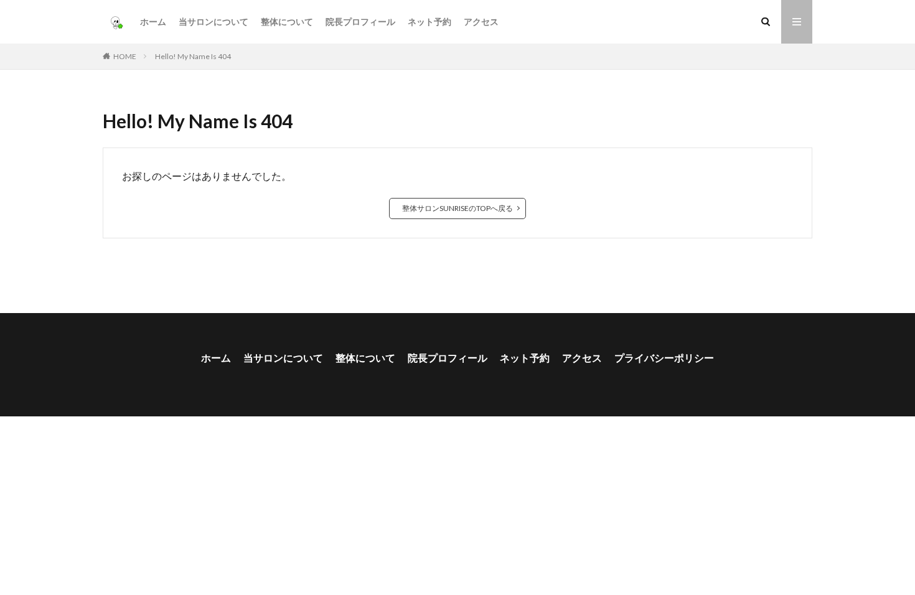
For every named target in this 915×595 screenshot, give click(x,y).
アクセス (481, 21)
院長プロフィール (360, 21)
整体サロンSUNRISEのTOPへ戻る (457, 208)
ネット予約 (429, 21)
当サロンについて (213, 21)
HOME (124, 56)
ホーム (153, 21)
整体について (287, 21)
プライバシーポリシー (664, 357)
